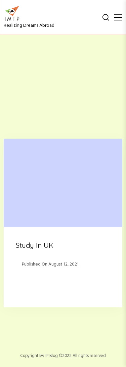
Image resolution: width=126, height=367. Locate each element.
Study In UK (34, 245)
